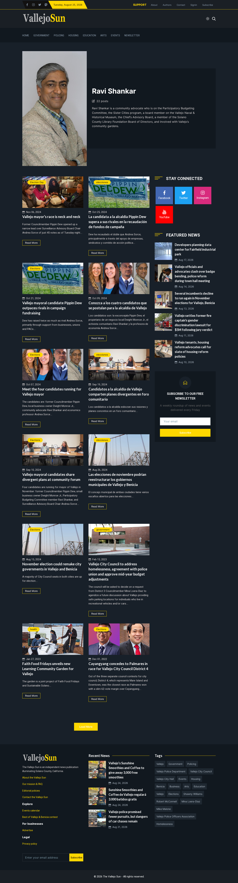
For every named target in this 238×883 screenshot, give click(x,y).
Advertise (27, 830)
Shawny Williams (192, 793)
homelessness (164, 823)
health (33, 629)
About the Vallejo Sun (34, 777)
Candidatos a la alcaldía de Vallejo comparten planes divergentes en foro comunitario (119, 394)
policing (191, 763)
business (174, 786)
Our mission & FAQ (32, 784)
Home (25, 35)
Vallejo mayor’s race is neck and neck (51, 217)
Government (41, 35)
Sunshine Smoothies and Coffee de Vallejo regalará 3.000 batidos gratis (127, 794)
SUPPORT (140, 4)
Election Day (37, 182)
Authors (167, 4)
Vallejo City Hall (165, 778)
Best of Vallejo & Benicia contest (40, 817)
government (103, 529)
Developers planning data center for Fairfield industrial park (195, 249)
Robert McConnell (166, 801)
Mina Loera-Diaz (191, 801)
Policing (59, 35)
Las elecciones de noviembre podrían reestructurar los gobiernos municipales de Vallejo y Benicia (117, 479)
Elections (35, 268)
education (199, 786)
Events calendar (31, 810)
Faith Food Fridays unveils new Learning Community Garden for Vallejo (48, 669)
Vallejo (160, 763)
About (154, 4)
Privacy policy (29, 843)
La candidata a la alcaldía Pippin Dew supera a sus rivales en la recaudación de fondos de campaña (118, 222)
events (182, 778)
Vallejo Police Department (170, 771)
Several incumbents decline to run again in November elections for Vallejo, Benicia (195, 298)
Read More (31, 242)
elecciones (102, 182)
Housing (73, 35)
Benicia (160, 786)
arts (186, 786)
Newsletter (132, 35)
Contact (181, 4)
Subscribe (207, 4)
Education (89, 35)
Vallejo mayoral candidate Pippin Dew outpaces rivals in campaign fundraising (52, 308)
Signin (193, 4)
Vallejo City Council (201, 771)
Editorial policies (31, 790)
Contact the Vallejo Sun (35, 797)
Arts (103, 35)
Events (115, 35)
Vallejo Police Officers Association (175, 816)
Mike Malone (163, 808)
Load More (86, 726)
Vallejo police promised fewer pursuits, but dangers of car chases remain (128, 816)
